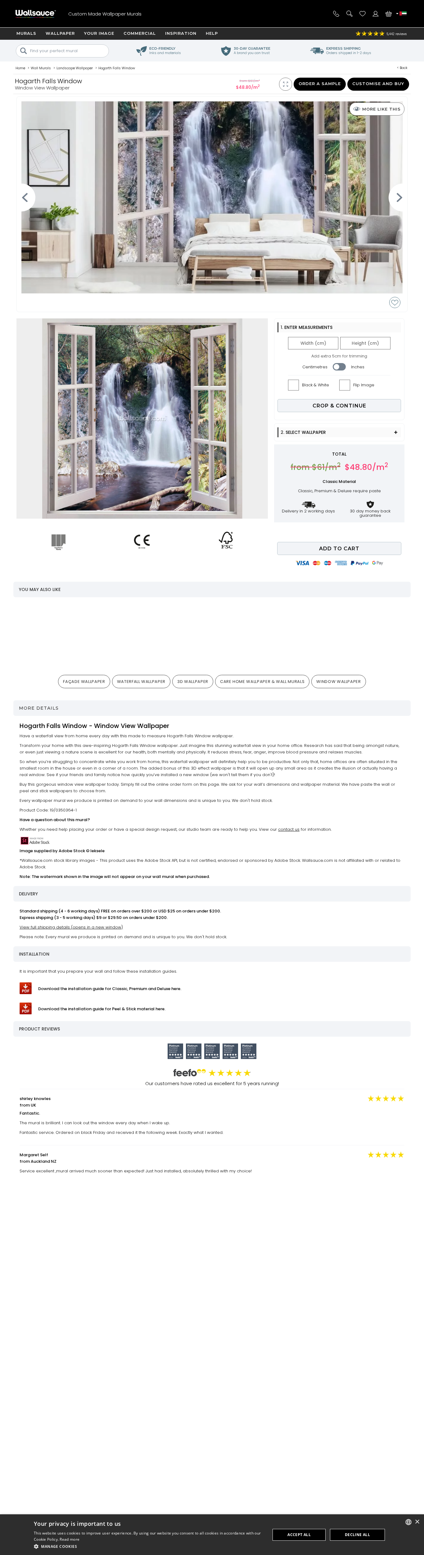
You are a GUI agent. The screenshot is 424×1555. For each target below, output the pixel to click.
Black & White (315, 385)
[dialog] (212, 1534)
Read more (69, 1539)
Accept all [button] (299, 1534)
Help (212, 33)
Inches (357, 367)
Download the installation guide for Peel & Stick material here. (101, 1009)
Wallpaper (60, 33)
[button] (149, 1546)
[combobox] (408, 1522)
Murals (26, 33)
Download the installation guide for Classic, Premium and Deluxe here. (109, 989)
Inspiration (180, 33)
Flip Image (363, 385)
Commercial (140, 33)
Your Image (99, 33)
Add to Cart (339, 549)
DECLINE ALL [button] (357, 1534)
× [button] (417, 1522)
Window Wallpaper (338, 681)
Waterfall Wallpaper (141, 681)
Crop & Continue (339, 406)
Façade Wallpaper (84, 681)
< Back (402, 67)
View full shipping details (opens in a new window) (71, 927)
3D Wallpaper (192, 681)
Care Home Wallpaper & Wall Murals (262, 681)
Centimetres (314, 367)
